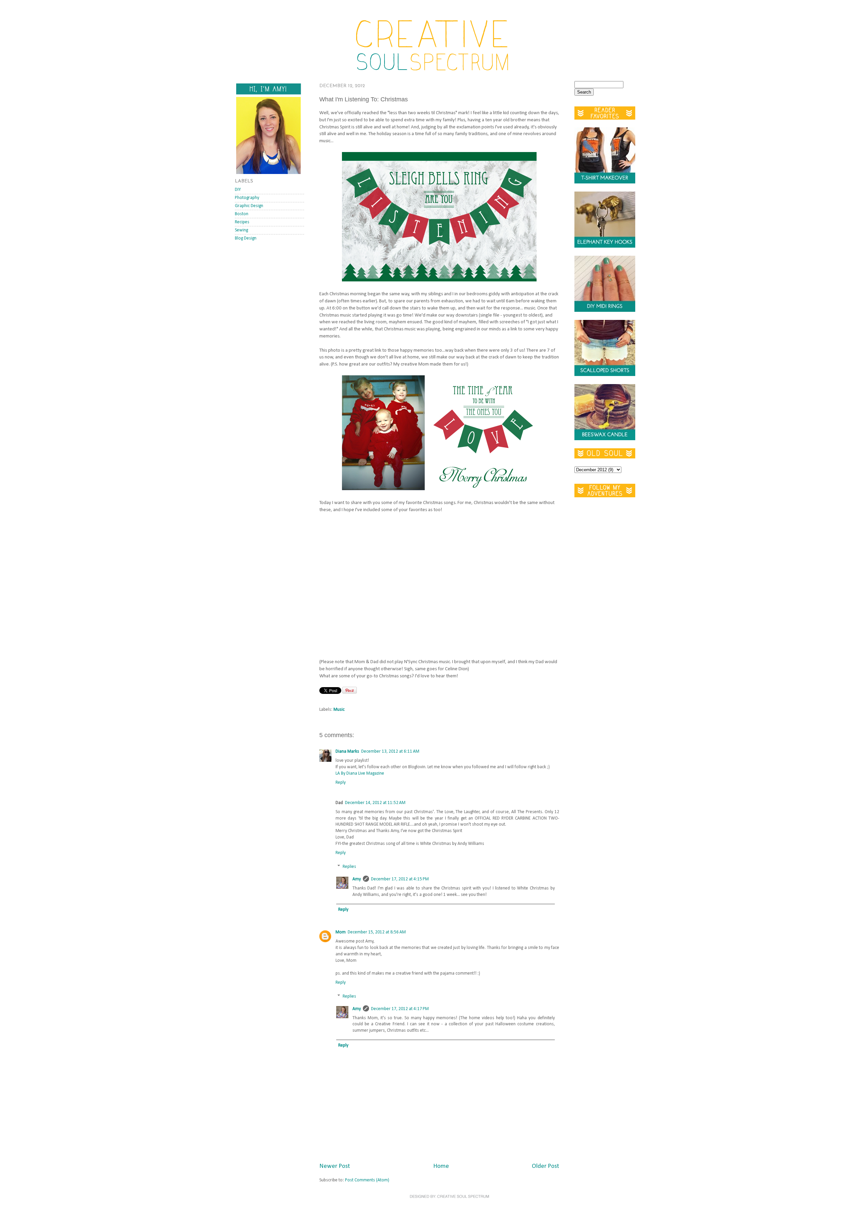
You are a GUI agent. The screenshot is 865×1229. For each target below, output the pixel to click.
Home (441, 1166)
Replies (349, 866)
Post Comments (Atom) (367, 1180)
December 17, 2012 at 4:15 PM (400, 879)
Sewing (241, 230)
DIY (238, 189)
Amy (356, 879)
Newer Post (334, 1166)
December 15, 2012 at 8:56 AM (377, 932)
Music (339, 709)
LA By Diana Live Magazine (360, 773)
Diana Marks (347, 751)
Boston (241, 214)
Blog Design (245, 238)
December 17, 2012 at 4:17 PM (400, 1009)
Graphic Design (249, 206)
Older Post (545, 1166)
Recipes (242, 222)
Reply (341, 782)
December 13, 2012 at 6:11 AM (390, 751)
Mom (341, 932)
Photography (247, 198)
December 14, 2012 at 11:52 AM (375, 803)
